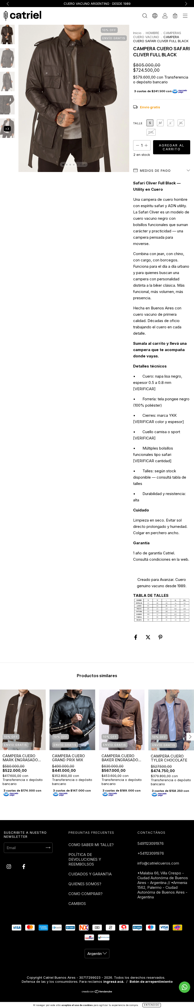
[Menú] (185, 16)
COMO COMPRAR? (85, 893)
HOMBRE (152, 33)
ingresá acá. (113, 981)
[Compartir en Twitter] (149, 637)
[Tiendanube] (97, 992)
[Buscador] (144, 16)
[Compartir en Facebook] (136, 637)
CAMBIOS (77, 903)
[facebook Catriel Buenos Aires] (24, 866)
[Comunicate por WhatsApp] (184, 987)
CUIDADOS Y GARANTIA (90, 874)
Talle (138, 123)
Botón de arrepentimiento (151, 981)
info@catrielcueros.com (158, 863)
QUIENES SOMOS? (84, 883)
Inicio (137, 33)
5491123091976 (150, 843)
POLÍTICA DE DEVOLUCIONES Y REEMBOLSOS (84, 859)
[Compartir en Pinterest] (160, 637)
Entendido (151, 1004)
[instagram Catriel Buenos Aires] (9, 866)
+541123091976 (150, 853)
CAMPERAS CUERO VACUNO (157, 35)
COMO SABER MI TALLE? (91, 844)
